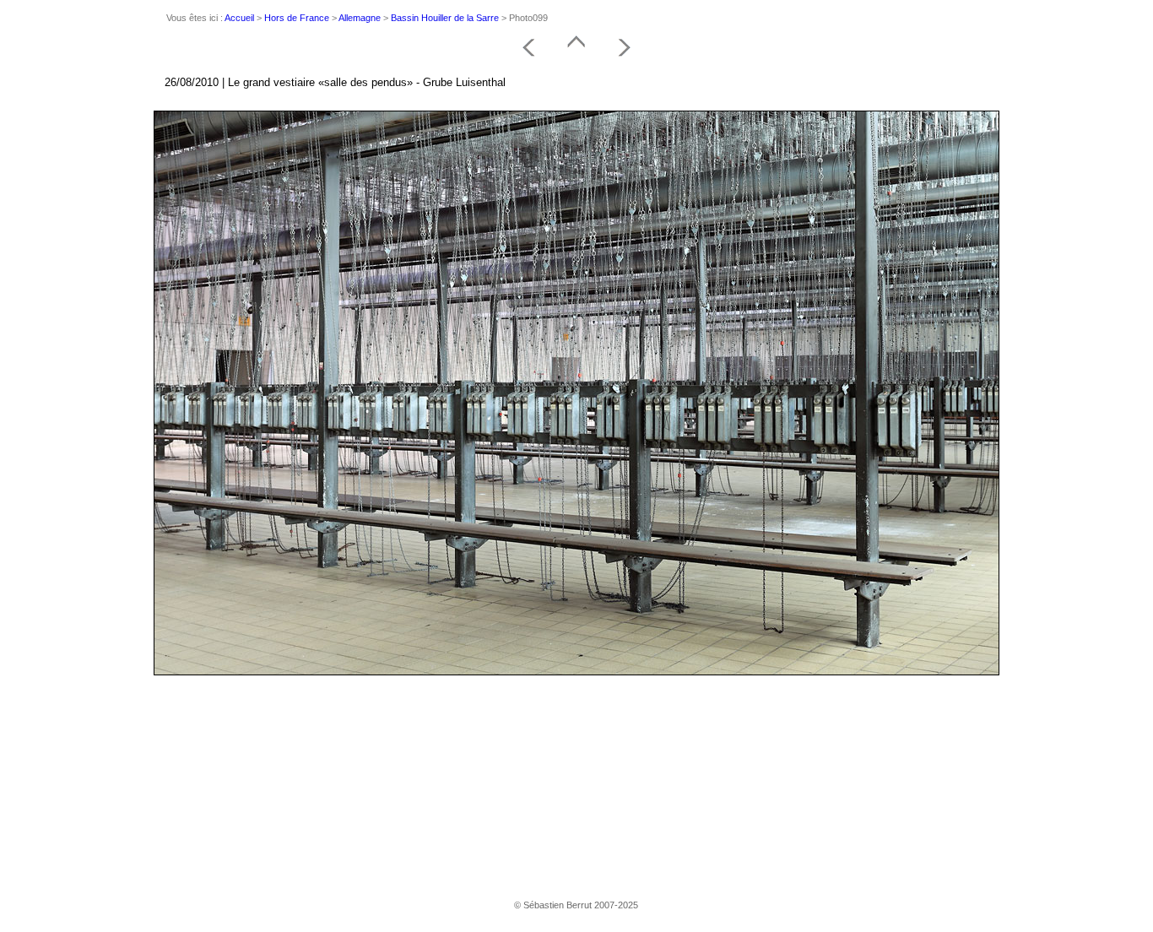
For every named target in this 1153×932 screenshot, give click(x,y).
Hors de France (296, 18)
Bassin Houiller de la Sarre (445, 18)
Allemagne (359, 18)
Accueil (239, 18)
